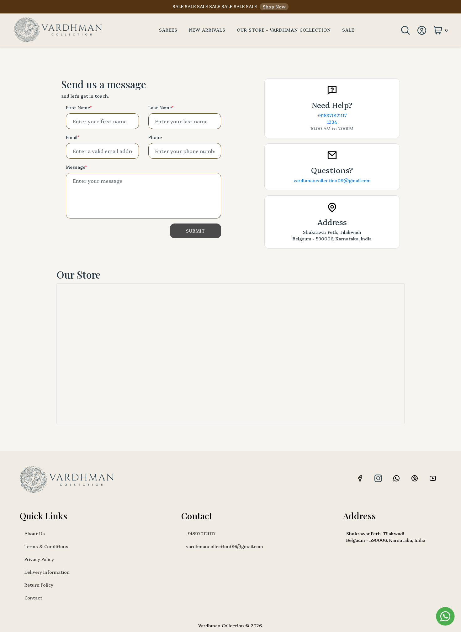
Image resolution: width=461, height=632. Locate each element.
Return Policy (38, 585)
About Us (34, 533)
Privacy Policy (39, 559)
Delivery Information (47, 572)
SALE (348, 30)
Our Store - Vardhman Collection (284, 30)
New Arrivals (207, 30)
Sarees (168, 30)
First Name (78, 107)
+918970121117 (332, 115)
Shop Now (274, 6)
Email (72, 137)
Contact (33, 597)
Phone (155, 137)
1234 (332, 122)
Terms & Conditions (46, 546)
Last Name (160, 107)
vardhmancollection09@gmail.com (332, 180)
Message (76, 167)
